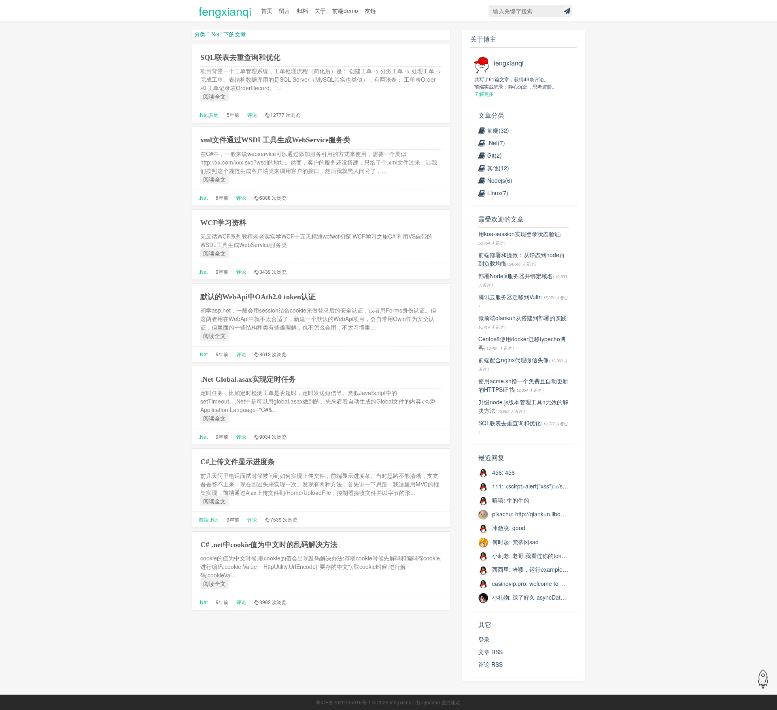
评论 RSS (490, 664)
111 (497, 486)
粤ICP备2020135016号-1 (343, 702)
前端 (203, 519)
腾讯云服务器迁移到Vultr (509, 297)
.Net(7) (496, 143)
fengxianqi (225, 10)
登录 (484, 639)
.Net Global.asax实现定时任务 (248, 379)
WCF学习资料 (223, 223)
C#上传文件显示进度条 (237, 462)
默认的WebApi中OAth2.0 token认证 (258, 297)
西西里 (500, 569)
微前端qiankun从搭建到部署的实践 (522, 318)
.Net (203, 114)
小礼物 (500, 597)
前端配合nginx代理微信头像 (513, 360)
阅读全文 (214, 96)
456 (497, 472)
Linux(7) (497, 193)
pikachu (502, 514)
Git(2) (494, 155)
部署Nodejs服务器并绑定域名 (515, 276)
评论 (252, 114)
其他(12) (498, 168)
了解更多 (484, 93)
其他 (214, 114)
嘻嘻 (497, 500)
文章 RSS (490, 652)
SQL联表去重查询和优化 (240, 57)
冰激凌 (500, 528)
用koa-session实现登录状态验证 (519, 234)
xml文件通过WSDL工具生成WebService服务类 (275, 140)
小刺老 (500, 556)
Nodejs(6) (499, 180)
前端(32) (498, 130)
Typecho (430, 702)
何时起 (500, 542)
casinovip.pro (509, 583)
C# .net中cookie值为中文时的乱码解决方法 (269, 545)
